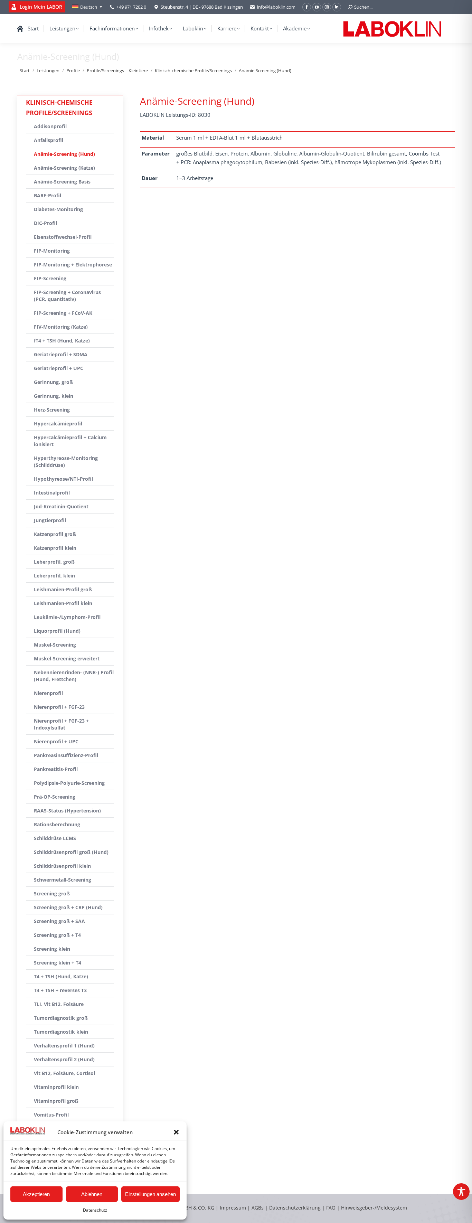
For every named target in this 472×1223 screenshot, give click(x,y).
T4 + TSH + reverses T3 (60, 990)
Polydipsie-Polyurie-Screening (69, 783)
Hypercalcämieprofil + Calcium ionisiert (70, 441)
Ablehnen (91, 1194)
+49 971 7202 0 (131, 7)
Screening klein (52, 949)
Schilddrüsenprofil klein (62, 866)
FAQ (331, 1207)
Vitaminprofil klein (56, 1087)
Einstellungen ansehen (150, 1194)
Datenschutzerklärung (295, 1207)
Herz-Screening (52, 409)
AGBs (258, 1207)
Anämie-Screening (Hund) (64, 154)
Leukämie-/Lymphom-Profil (67, 617)
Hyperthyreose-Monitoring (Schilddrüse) (66, 461)
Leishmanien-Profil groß (63, 589)
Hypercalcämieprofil (58, 423)
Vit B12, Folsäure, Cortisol (64, 1073)
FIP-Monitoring (52, 250)
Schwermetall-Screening (62, 879)
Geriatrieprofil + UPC (58, 368)
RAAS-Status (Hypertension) (67, 810)
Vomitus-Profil (51, 1114)
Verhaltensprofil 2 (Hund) (64, 1059)
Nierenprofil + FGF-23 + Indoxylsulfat (61, 724)
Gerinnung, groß (53, 382)
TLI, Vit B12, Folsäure (59, 1004)
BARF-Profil (47, 195)
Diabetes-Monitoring (58, 209)
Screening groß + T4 (57, 935)
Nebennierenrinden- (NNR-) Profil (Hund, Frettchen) (74, 676)
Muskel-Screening (55, 644)
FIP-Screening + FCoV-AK (63, 313)
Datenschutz (95, 1210)
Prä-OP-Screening (54, 796)
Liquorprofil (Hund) (57, 631)
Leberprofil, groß (54, 561)
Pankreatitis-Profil (56, 769)
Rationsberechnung (57, 824)
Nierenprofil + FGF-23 (59, 707)
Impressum (233, 1207)
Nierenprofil (48, 693)
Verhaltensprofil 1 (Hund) (64, 1045)
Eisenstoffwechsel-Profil (63, 237)
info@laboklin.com (276, 7)
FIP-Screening (50, 278)
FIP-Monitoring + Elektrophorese (73, 264)
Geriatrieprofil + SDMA (60, 354)
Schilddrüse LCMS (55, 838)
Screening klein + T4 (57, 962)
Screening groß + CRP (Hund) (68, 907)
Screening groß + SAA (59, 921)
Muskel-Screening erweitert (67, 658)
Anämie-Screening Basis (62, 181)
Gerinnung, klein (53, 396)
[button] (176, 1132)
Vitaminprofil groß (56, 1101)
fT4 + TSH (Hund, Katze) (62, 340)
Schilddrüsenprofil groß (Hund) (71, 852)
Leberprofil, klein (54, 575)
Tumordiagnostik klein (61, 1031)
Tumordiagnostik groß (61, 1018)
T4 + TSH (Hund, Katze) (61, 976)
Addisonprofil (50, 126)
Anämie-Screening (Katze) (64, 167)
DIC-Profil (45, 223)
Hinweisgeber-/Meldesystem (374, 1207)
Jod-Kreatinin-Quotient (61, 506)
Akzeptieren (36, 1194)
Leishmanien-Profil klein (63, 603)
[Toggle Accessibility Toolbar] (461, 1192)
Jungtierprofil (50, 520)
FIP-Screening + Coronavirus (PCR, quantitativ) (67, 295)
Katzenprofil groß (55, 534)
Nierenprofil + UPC (56, 741)
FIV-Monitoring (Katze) (61, 326)
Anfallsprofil (48, 140)
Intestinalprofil (52, 492)
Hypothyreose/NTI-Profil (63, 479)
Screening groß (52, 893)
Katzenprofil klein (55, 548)
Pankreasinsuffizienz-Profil (66, 755)
